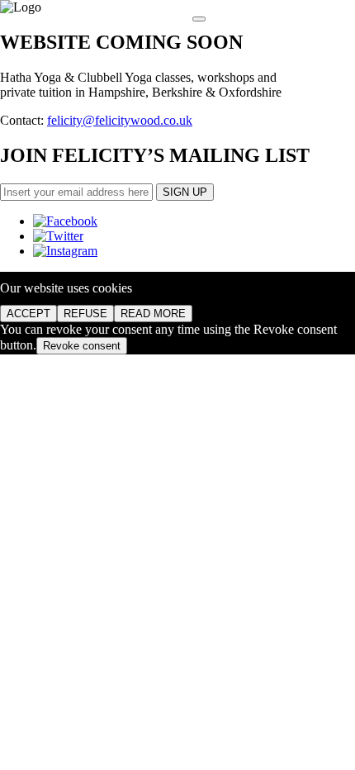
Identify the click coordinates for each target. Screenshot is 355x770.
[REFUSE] (199, 19)
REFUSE (85, 313)
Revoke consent (82, 346)
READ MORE (153, 313)
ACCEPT (28, 313)
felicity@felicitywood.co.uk (119, 120)
